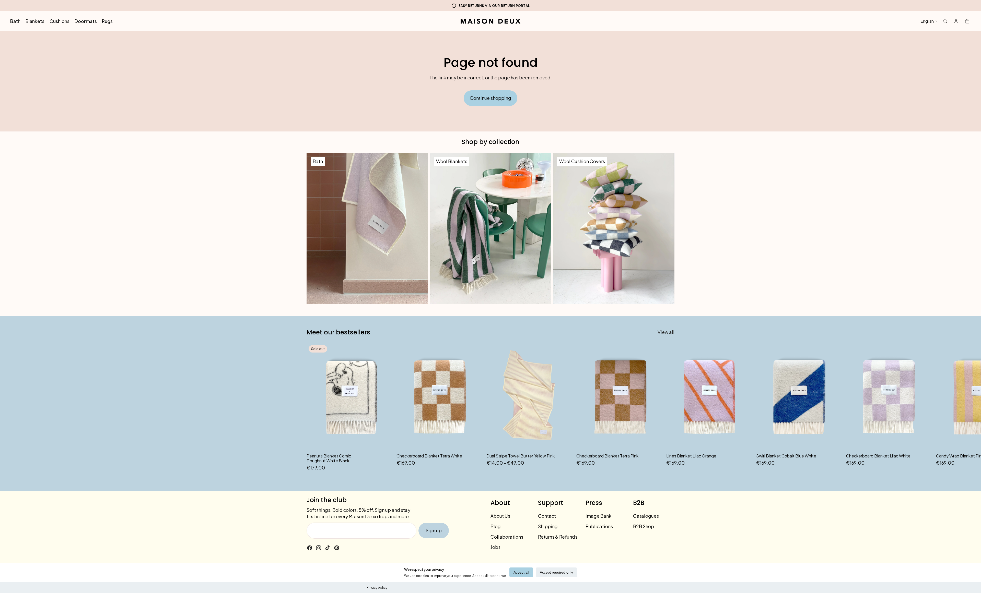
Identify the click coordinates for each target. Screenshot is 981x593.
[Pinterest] (337, 548)
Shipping (548, 526)
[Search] (945, 21)
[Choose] (564, 442)
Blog (496, 526)
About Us (500, 516)
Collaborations (507, 537)
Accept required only (556, 572)
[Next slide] (668, 407)
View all (666, 332)
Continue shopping (490, 98)
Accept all (521, 572)
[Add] (474, 442)
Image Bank (598, 516)
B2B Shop (643, 526)
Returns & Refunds (557, 537)
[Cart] (967, 21)
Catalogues (646, 516)
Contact (547, 516)
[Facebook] (310, 548)
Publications (599, 526)
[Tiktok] (327, 548)
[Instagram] (319, 548)
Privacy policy (377, 587)
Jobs (495, 547)
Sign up (434, 530)
